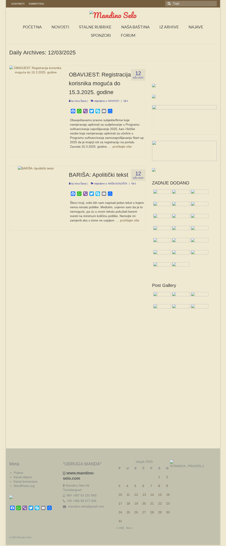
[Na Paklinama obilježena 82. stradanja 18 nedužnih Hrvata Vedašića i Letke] (180, 267)
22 (160, 503)
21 (152, 503)
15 (160, 494)
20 (144, 503)
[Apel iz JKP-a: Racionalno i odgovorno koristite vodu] (199, 255)
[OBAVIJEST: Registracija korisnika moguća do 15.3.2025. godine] (35, 69)
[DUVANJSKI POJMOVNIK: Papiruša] (180, 255)
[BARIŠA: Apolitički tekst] (36, 168)
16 (168, 494)
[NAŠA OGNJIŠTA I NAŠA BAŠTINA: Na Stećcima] (161, 219)
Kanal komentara (26, 481)
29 (160, 512)
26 (136, 512)
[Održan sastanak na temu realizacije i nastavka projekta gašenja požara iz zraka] (180, 195)
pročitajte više (122, 146)
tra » (129, 527)
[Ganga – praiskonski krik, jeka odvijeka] (180, 219)
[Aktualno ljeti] (180, 207)
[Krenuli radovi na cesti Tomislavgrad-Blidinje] (199, 207)
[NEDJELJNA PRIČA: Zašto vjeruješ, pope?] (199, 243)
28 (152, 512)
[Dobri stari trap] (161, 231)
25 (128, 512)
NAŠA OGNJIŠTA (117, 183)
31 (120, 521)
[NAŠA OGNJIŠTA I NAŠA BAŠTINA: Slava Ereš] (161, 195)
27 (144, 512)
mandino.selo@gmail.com (85, 506)
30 (168, 512)
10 (120, 494)
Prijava (18, 472)
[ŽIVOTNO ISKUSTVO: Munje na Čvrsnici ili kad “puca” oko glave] (199, 195)
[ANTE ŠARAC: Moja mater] (180, 243)
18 (128, 503)
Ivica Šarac (81, 101)
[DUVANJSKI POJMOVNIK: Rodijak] (161, 207)
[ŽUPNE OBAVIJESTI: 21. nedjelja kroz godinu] (180, 231)
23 (168, 503)
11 (128, 494)
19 (136, 503)
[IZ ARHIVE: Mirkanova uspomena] (161, 243)
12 (136, 494)
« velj (120, 527)
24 (120, 512)
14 (152, 494)
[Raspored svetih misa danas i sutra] (161, 255)
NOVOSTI (113, 101)
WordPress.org (24, 486)
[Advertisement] (184, 74)
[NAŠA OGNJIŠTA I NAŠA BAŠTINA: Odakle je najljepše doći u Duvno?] (199, 231)
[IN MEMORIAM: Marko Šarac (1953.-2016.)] (161, 267)
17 (120, 503)
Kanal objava (23, 477)
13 (144, 494)
